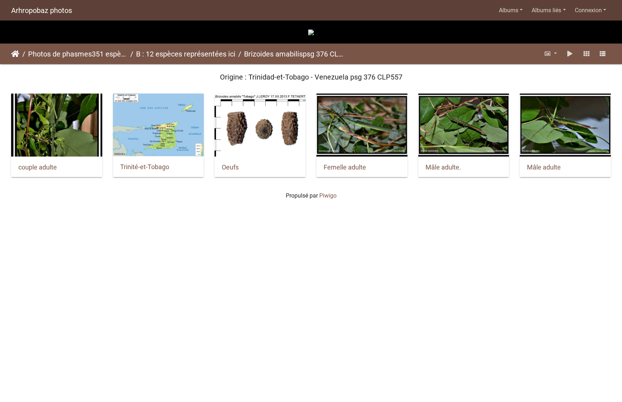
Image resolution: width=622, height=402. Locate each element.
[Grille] (586, 53)
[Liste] (602, 53)
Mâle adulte (544, 167)
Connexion (588, 10)
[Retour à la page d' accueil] (311, 31)
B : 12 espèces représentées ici (185, 54)
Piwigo (328, 195)
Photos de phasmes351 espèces (77, 54)
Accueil (15, 54)
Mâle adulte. (443, 167)
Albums (508, 10)
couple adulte (37, 167)
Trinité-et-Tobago (144, 167)
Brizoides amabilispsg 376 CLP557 (293, 54)
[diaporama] (570, 53)
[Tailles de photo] (551, 53)
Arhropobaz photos (41, 10)
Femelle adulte (345, 167)
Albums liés (546, 10)
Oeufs (230, 167)
